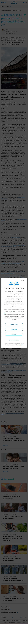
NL (23, 280)
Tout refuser (14, 334)
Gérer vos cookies (14, 324)
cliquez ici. (21, 344)
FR (22, 280)
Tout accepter (14, 329)
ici (12, 311)
